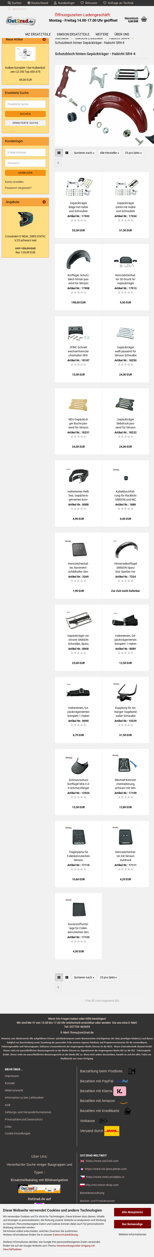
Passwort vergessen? (18, 187)
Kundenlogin (66, 3)
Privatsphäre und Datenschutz (24, 1119)
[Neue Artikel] (44, 39)
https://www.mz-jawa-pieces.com (106, 1168)
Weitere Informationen (132, 1234)
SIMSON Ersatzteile (73, 34)
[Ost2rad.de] (20, 21)
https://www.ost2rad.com (102, 1160)
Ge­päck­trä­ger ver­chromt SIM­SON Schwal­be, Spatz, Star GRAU (78, 640)
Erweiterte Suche (25, 123)
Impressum (12, 1076)
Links (8, 1126)
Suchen (16, 3)
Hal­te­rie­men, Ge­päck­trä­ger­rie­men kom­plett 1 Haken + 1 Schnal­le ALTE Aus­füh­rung (125, 640)
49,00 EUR (25, 79)
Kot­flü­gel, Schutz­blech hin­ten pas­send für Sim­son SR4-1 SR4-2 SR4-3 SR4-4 (78, 279)
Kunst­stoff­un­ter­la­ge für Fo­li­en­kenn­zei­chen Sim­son (78, 928)
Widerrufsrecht (14, 1090)
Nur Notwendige (132, 1224)
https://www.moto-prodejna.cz (105, 1176)
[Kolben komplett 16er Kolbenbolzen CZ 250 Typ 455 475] (25, 54)
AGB (7, 1105)
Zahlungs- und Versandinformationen (28, 1112)
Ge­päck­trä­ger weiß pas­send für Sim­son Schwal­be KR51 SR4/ (126, 351)
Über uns (121, 34)
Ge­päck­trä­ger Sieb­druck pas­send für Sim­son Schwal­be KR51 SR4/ (126, 423)
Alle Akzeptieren (132, 1212)
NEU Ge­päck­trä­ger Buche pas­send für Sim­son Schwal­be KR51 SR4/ (78, 423)
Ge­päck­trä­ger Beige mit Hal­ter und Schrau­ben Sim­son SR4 (78, 207)
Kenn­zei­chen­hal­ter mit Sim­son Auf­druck (125, 856)
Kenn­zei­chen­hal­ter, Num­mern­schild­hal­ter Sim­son (78, 568)
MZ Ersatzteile (38, 34)
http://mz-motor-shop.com (102, 1184)
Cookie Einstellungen (17, 1133)
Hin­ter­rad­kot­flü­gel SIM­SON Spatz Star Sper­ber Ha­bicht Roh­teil (125, 568)
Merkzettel (19, 9)
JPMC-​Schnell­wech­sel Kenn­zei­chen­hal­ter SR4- (78, 351)
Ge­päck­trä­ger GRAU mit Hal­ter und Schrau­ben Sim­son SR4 (126, 207)
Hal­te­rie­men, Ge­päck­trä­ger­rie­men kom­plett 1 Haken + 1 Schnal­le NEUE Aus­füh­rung (78, 712)
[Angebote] (44, 202)
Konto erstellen (14, 181)
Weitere (101, 34)
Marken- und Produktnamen (97, 1201)
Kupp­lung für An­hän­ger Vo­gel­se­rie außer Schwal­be (125, 711)
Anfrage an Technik (120, 3)
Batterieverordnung (92, 1193)
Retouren (90, 3)
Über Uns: (39, 1156)
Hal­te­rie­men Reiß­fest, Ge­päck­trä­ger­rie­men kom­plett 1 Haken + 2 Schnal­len (78, 496)
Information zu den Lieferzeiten (24, 1097)
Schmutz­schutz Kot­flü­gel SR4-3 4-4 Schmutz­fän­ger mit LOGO (78, 784)
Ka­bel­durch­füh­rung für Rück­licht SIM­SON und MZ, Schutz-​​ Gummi (125, 496)
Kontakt (10, 1083)
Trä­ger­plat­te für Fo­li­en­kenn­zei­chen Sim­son (78, 856)
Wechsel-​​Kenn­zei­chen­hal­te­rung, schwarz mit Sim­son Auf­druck (125, 784)
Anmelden (25, 172)
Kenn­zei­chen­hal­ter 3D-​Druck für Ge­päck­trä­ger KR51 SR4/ (125, 279)
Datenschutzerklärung (65, 1234)
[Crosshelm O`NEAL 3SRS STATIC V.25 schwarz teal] (25, 219)
